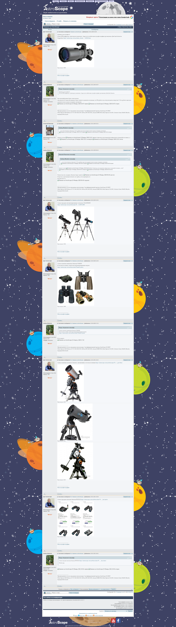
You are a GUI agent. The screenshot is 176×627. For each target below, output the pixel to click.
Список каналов (98, 615)
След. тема (128, 27)
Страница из (120, 24)
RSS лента (90, 615)
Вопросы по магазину (69, 21)
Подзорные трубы (80, 1)
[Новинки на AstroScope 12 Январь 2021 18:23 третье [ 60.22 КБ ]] (70, 401)
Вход (111, 1)
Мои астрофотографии (63, 75)
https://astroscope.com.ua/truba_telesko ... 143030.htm (77, 38)
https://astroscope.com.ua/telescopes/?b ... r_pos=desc (109, 362)
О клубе (59, 21)
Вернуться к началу (44, 82)
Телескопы (63, 1)
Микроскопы (90, 1)
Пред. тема (122, 27)
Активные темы (47, 18)
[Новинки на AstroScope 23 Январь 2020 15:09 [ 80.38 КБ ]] (75, 66)
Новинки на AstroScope (51, 27)
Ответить (45, 23)
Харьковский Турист (76, 622)
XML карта (82, 615)
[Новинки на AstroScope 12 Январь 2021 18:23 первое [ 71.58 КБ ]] (75, 478)
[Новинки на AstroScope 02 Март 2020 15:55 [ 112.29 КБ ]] (75, 243)
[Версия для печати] (132, 589)
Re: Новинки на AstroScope (76, 84)
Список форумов (50, 21)
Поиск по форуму (47, 16)
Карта (76, 615)
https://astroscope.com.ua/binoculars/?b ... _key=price (94, 499)
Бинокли (71, 1)
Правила (55, 1)
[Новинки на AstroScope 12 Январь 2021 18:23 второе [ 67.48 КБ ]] (75, 440)
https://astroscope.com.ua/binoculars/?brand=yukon (70, 267)
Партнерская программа (101, 1)
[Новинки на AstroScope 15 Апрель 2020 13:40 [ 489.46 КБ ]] (75, 305)
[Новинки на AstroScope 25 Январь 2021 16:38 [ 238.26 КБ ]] (75, 535)
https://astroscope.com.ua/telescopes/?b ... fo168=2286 (71, 204)
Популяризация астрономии (94, 622)
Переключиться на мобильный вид (88, 613)
